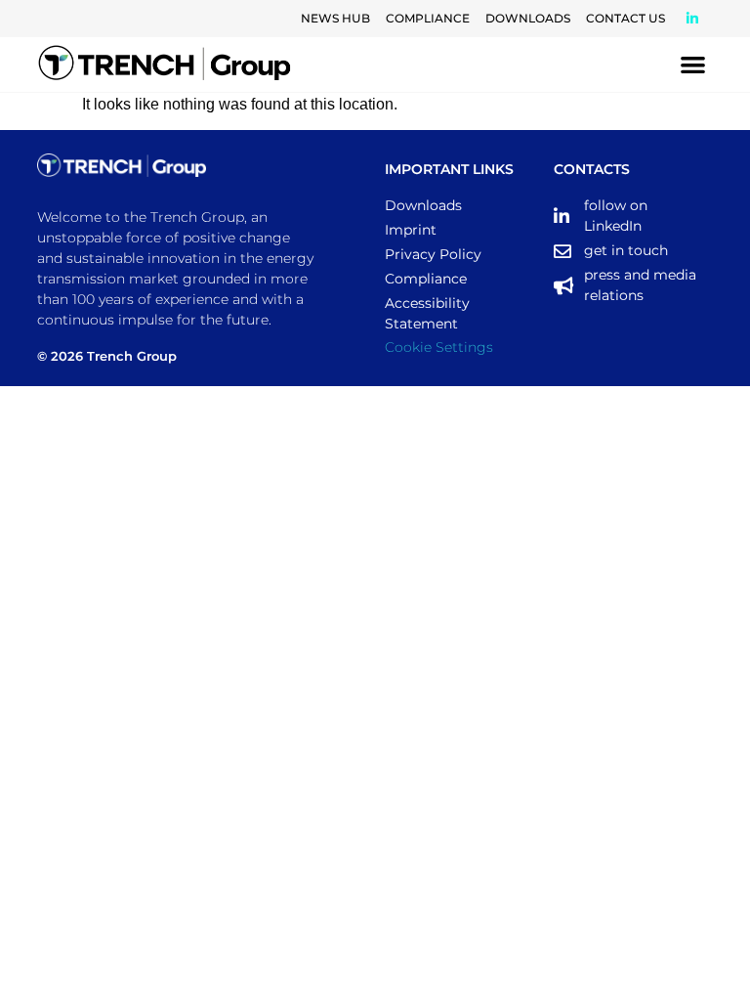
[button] (693, 65)
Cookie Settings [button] (439, 347)
